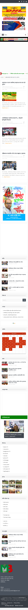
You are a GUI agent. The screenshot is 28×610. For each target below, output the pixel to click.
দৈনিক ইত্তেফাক (6, 502)
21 (24, 344)
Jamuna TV (5, 458)
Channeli (5, 455)
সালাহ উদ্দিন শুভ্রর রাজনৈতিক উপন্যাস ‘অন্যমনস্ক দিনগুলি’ (17, 275)
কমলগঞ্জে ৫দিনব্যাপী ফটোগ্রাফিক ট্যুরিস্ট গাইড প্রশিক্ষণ (17, 548)
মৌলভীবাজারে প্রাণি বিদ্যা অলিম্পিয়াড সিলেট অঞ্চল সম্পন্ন (17, 541)
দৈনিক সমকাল (5, 506)
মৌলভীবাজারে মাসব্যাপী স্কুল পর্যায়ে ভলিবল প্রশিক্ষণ (11, 312)
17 (10, 344)
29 (3, 349)
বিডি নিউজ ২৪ (5, 525)
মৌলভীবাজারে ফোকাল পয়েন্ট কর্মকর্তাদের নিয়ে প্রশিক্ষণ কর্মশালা (16, 554)
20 (20, 344)
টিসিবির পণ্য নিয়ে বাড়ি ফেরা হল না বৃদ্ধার (10, 73)
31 (10, 349)
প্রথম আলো (5, 521)
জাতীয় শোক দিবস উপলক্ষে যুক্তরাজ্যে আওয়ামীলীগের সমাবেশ (15, 369)
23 (7, 346)
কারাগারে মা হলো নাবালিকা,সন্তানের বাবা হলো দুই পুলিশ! (13, 83)
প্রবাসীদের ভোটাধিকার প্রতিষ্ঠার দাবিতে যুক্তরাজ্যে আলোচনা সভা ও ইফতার (17, 382)
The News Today (7, 517)
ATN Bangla (5, 460)
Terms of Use (4, 604)
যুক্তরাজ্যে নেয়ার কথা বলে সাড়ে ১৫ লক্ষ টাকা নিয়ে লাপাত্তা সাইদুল (17, 362)
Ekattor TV (5, 447)
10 (10, 341)
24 (10, 346)
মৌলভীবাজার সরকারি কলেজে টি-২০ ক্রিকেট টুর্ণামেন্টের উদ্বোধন (12, 119)
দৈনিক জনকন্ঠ (5, 511)
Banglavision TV (6, 451)
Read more (5, 108)
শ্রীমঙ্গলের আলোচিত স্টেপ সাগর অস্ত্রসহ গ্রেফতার (13, 153)
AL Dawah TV (6, 466)
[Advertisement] (14, 57)
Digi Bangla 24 (6, 471)
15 (3, 344)
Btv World (5, 453)
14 (24, 341)
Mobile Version (19, 605)
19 (17, 344)
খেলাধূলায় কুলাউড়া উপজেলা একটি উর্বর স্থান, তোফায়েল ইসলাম (13, 317)
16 (7, 344)
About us (3, 602)
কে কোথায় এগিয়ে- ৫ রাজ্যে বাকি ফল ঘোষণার (16, 281)
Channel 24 (5, 449)
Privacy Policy (17, 602)
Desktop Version (9, 605)
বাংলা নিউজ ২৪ (5, 523)
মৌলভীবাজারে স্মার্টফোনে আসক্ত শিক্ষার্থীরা (16, 268)
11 (14, 341)
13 (20, 341)
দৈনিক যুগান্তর (5, 504)
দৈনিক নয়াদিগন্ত (5, 509)
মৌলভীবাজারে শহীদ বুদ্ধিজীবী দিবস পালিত (16, 262)
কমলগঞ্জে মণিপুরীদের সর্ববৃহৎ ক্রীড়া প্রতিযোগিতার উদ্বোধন (12, 310)
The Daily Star (6, 515)
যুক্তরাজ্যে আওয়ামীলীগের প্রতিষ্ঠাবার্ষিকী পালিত (17, 375)
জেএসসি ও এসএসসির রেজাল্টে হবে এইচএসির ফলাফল (16, 287)
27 (20, 346)
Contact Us (9, 602)
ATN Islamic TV (6, 469)
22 (3, 346)
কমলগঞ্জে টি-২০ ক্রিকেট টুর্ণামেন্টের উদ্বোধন (10, 315)
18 (14, 344)
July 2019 (14, 333)
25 (14, 346)
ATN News (5, 462)
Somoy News (6, 464)
